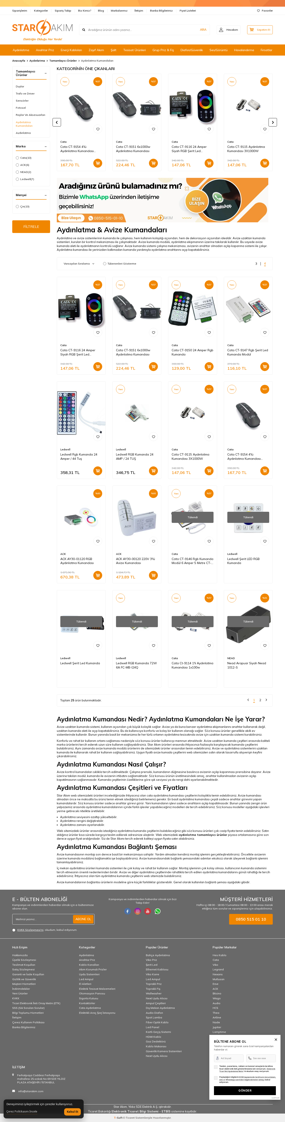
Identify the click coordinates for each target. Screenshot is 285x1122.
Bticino (217, 993)
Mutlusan (218, 979)
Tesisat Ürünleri (134, 50)
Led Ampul (86, 979)
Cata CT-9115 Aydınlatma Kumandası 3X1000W (246, 149)
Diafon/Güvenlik (192, 50)
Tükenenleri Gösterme (122, 263)
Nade (216, 1022)
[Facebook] (127, 911)
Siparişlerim (19, 10)
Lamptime (219, 1032)
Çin (24, 206)
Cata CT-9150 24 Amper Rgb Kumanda (192, 352)
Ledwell (27, 179)
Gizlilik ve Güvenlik (24, 979)
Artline (217, 1017)
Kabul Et (72, 1112)
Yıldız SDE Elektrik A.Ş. (143, 1106)
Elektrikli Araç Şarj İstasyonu (97, 1012)
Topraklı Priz (154, 984)
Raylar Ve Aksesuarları (30, 114)
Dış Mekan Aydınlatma (160, 1008)
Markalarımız (119, 10)
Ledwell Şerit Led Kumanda (80, 663)
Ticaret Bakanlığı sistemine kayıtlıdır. (142, 1111)
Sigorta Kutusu (88, 998)
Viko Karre (152, 974)
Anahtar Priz (45, 50)
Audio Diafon (154, 1012)
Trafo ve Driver (25, 93)
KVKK (15, 998)
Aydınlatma (21, 50)
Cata (25, 157)
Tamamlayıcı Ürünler (63, 60)
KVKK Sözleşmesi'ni (30, 929)
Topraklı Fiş (153, 988)
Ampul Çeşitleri (156, 1003)
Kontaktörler (87, 1003)
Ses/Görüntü (219, 50)
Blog (101, 10)
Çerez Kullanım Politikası (28, 1022)
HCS (215, 1008)
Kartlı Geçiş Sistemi (158, 1032)
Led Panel (152, 1027)
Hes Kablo (219, 955)
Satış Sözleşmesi (23, 969)
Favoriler (267, 10)
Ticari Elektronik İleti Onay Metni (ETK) (36, 1003)
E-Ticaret (129, 1117)
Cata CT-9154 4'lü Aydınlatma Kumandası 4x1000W (77, 149)
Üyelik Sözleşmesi (24, 959)
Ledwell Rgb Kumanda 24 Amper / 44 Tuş (78, 456)
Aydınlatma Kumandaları (24, 123)
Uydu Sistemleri (89, 974)
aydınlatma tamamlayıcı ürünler (203, 835)
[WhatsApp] (157, 911)
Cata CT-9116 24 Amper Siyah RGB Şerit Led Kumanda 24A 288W (189, 149)
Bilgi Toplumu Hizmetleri (28, 1012)
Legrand (218, 969)
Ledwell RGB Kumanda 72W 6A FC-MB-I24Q (136, 665)
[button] (57, 122)
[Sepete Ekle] (97, 163)
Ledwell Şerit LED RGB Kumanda (243, 561)
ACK (24, 165)
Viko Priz (151, 959)
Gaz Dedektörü (156, 1041)
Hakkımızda (20, 955)
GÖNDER (244, 1090)
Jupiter (217, 1027)
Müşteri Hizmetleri (24, 984)
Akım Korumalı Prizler (93, 969)
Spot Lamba (154, 1017)
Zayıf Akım (96, 50)
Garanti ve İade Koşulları (28, 974)
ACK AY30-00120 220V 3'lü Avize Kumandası (135, 561)
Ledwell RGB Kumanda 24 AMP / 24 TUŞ (134, 456)
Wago (217, 998)
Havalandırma (244, 50)
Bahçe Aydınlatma (158, 955)
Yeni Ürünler (20, 993)
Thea (216, 1012)
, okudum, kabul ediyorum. (47, 929)
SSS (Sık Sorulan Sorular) (28, 1008)
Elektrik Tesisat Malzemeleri (97, 988)
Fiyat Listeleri (188, 10)
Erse (215, 984)
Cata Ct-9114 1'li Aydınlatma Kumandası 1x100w (192, 665)
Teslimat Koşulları (23, 964)
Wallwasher (153, 993)
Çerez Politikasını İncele (21, 1111)
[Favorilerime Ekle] (97, 128)
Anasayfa (18, 60)
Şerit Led (151, 964)
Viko (215, 964)
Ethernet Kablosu (157, 969)
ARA (203, 30)
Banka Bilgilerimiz (161, 10)
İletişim (138, 10)
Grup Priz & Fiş (163, 50)
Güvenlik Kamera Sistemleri (164, 1051)
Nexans (218, 974)
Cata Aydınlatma (90, 1008)
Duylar (20, 86)
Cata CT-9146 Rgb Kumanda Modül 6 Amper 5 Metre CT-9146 (192, 561)
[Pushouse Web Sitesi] (275, 1098)
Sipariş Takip (63, 10)
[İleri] (266, 700)
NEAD (25, 172)
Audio (216, 1003)
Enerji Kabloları (71, 50)
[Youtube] (147, 911)
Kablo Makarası (156, 1046)
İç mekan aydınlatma (71, 868)
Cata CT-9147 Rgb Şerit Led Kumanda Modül (247, 352)
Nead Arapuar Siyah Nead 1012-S (246, 665)
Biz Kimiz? (84, 10)
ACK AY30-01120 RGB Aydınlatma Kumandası (77, 561)
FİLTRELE (31, 226)
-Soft (118, 1117)
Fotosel (21, 107)
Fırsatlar (266, 50)
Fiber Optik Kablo (157, 1022)
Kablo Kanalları (89, 964)
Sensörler (22, 100)
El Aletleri (85, 984)
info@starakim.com (30, 1091)
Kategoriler (41, 10)
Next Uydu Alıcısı (156, 998)
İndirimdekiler (21, 988)
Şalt (113, 50)
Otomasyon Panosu (92, 993)
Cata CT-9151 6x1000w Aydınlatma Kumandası (133, 149)
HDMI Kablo (153, 1036)
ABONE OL (83, 919)
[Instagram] (137, 911)
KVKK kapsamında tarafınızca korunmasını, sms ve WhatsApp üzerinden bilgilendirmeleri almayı (247, 1078)
